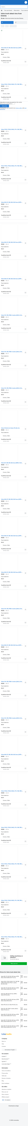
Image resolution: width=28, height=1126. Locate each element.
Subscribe (4, 106)
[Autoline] (2, 10)
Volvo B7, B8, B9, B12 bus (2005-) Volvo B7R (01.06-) (9, 994)
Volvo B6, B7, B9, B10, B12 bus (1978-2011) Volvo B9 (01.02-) (10, 1000)
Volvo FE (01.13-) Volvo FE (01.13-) (10, 428)
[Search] (25, 6)
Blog (3, 1080)
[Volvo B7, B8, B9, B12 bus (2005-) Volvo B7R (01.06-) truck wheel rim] (14, 453)
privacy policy (19, 108)
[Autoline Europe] (9, 2)
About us (4, 1041)
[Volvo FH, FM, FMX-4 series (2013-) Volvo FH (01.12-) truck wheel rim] (14, 305)
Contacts (4, 1046)
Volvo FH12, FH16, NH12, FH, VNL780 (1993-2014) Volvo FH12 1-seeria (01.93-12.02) (10, 983)
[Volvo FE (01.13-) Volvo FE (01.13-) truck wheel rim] (14, 418)
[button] (26, 2)
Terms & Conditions (6, 1070)
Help (3, 1043)
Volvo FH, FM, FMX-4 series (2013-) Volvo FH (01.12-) (9, 1009)
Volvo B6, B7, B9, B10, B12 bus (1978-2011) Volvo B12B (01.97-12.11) (10, 977)
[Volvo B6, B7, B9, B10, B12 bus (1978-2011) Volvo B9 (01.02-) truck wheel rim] (14, 192)
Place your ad (14, 963)
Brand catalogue (5, 1083)
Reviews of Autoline (6, 1078)
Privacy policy (5, 1073)
